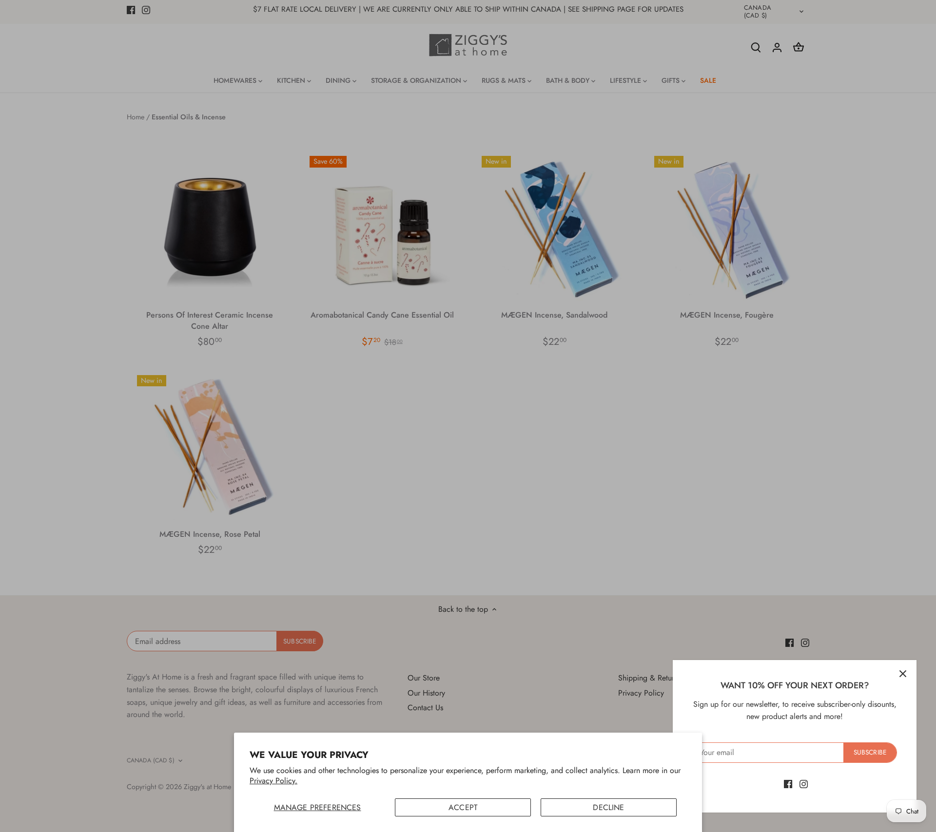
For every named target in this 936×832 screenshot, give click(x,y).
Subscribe (870, 752)
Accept (462, 807)
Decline (608, 807)
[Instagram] (804, 783)
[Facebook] (788, 783)
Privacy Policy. (273, 780)
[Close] (903, 673)
